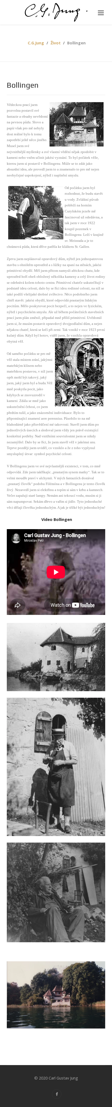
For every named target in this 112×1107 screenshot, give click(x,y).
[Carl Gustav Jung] (56, 12)
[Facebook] (56, 1094)
